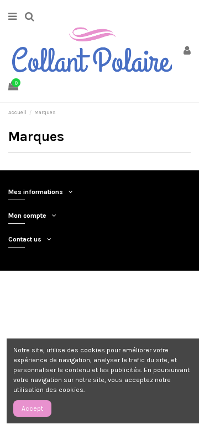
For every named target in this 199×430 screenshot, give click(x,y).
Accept (32, 408)
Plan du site (156, 282)
